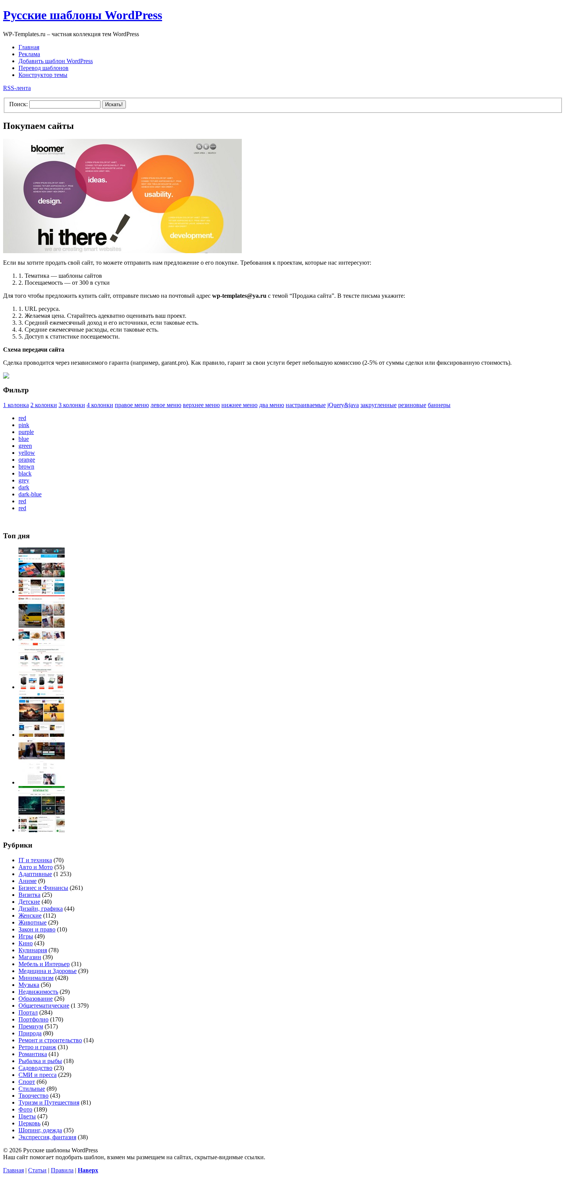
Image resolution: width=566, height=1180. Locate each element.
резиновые (412, 405)
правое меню (132, 405)
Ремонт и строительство (50, 1040)
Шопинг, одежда (40, 1130)
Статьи (37, 1170)
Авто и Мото (35, 867)
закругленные (378, 405)
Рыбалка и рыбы (40, 1061)
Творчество (33, 1095)
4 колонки (100, 405)
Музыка (28, 984)
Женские (30, 915)
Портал (28, 1012)
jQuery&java (343, 405)
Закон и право (36, 929)
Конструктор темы (42, 75)
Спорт (26, 1081)
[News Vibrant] (41, 591)
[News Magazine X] (41, 639)
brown (26, 466)
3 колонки (72, 405)
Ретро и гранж (37, 1047)
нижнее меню (239, 405)
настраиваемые (306, 405)
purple (26, 432)
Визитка (29, 894)
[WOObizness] (41, 687)
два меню (271, 405)
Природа (30, 1033)
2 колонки (43, 405)
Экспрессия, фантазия (47, 1137)
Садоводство (35, 1068)
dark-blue (30, 494)
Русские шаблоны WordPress (82, 15)
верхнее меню (201, 405)
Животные (32, 922)
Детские (29, 901)
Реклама (29, 54)
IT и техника (35, 860)
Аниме (27, 881)
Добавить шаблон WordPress (55, 61)
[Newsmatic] (41, 830)
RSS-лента (17, 88)
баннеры (439, 405)
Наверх (88, 1170)
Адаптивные (35, 874)
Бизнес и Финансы (43, 888)
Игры (25, 936)
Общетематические (43, 1005)
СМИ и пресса (37, 1075)
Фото (25, 1109)
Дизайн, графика (40, 908)
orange (26, 459)
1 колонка (16, 405)
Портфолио (33, 1019)
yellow (26, 452)
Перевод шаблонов (43, 68)
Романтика (32, 1054)
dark (23, 487)
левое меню (166, 405)
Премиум (30, 1026)
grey (23, 480)
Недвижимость (38, 991)
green (25, 445)
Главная (28, 47)
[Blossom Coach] (41, 782)
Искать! (114, 104)
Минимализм (36, 978)
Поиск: (18, 104)
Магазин (29, 957)
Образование (35, 998)
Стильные (31, 1088)
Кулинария (32, 950)
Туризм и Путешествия (48, 1102)
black (25, 473)
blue (23, 439)
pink (23, 425)
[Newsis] (41, 734)
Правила (62, 1170)
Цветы (27, 1116)
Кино (25, 943)
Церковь (29, 1123)
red (22, 418)
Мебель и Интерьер (44, 964)
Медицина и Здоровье (47, 971)
